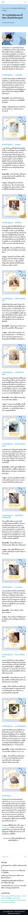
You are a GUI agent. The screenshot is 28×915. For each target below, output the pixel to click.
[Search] (25, 856)
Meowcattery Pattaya (14, 913)
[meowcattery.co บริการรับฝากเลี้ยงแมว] (3, 2)
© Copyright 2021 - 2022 (10, 911)
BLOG (7, 8)
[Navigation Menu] (25, 2)
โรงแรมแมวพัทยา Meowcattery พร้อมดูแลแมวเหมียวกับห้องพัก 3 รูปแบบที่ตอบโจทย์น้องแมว (13, 900)
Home (3, 8)
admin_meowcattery (9, 22)
